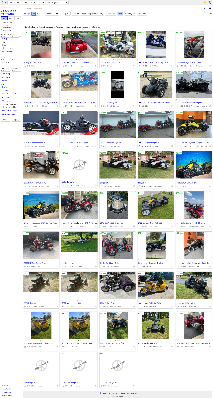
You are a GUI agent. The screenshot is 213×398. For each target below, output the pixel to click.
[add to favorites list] (25, 66)
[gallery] (34, 14)
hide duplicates (8, 30)
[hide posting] (57, 66)
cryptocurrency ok (9, 104)
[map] (38, 14)
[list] (25, 14)
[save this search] (210, 8)
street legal (7, 74)
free (4, 45)
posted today (7, 27)
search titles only (9, 22)
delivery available (9, 107)
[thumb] (29, 14)
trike (5, 87)
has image (6, 25)
